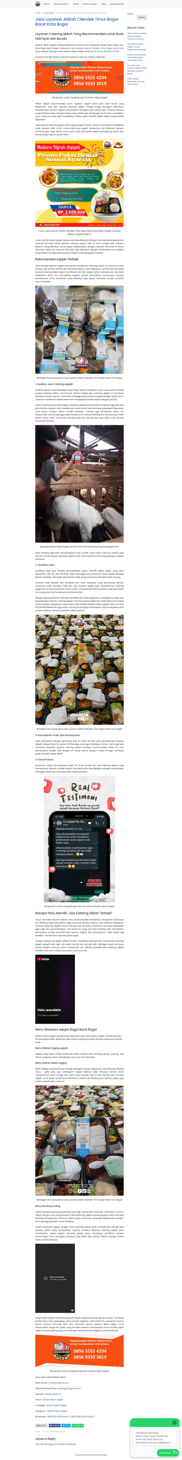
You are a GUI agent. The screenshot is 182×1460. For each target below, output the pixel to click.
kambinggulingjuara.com (69, 1388)
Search (130, 13)
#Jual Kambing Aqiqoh (54, 1431)
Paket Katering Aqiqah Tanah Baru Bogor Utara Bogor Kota (136, 57)
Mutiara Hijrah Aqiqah (53, 1399)
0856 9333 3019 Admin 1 (58, 1416)
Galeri (76, 4)
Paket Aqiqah (90, 4)
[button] (174, 1422)
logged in (52, 1444)
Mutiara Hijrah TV (53, 1394)
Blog (104, 4)
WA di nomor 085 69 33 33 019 (105, 51)
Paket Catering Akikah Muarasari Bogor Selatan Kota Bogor (136, 36)
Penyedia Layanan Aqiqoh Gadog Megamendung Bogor (136, 47)
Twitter (66, 1425)
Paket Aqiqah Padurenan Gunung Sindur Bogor (135, 81)
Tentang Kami (60, 4)
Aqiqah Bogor (49, 13)
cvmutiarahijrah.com (58, 1382)
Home (47, 4)
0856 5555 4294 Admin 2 (83, 1416)
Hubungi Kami (117, 4)
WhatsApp (78, 1425)
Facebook (55, 1425)
